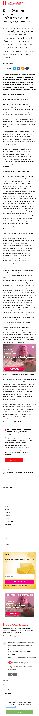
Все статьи (8, 545)
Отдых (7, 533)
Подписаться (19, 581)
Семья (7, 536)
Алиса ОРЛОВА (8, 64)
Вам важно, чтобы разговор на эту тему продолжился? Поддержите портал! (19, 432)
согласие (19, 585)
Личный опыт (9, 521)
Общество (8, 530)
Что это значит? (11, 707)
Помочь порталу (14, 460)
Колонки (7, 515)
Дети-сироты (6, 469)
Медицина (8, 524)
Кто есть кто (8, 518)
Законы (7, 509)
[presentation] (19, 576)
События (7, 539)
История (7, 512)
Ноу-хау (7, 527)
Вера (6, 506)
